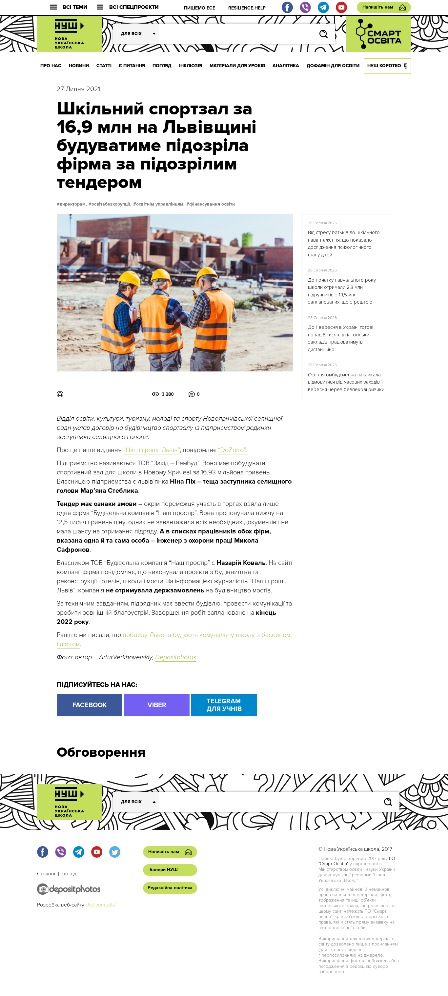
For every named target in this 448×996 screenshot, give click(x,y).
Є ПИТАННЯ (132, 66)
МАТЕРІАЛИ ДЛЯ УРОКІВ (237, 66)
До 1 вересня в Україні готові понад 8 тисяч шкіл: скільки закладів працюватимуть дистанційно (340, 338)
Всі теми (75, 7)
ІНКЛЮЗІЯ (190, 66)
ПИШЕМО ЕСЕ (199, 8)
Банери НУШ (164, 869)
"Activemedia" (101, 905)
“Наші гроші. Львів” (151, 450)
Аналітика (286, 66)
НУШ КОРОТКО (384, 66)
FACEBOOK (89, 705)
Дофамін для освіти (333, 66)
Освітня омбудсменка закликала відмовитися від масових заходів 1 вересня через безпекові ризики (346, 382)
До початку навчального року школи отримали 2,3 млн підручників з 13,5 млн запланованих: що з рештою (342, 291)
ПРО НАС (50, 66)
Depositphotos (175, 657)
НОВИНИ (79, 66)
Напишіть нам (377, 7)
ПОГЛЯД (162, 66)
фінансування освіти (212, 204)
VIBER (157, 705)
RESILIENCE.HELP (247, 8)
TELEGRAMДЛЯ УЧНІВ (224, 705)
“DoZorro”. (232, 450)
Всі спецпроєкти (134, 7)
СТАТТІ (104, 66)
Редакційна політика (170, 887)
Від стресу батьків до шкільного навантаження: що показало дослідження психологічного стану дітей (344, 243)
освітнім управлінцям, (160, 204)
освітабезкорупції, (112, 204)
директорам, (73, 204)
